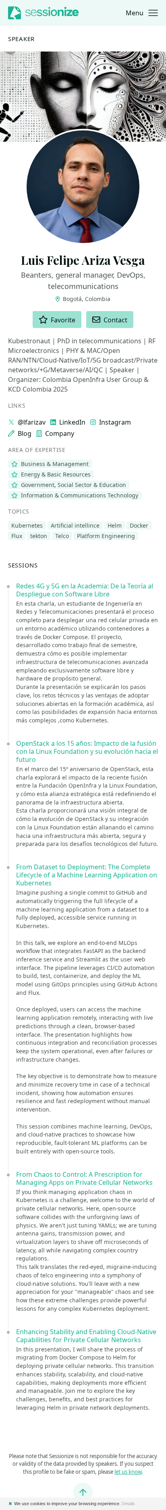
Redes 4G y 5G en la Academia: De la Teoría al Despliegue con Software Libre (84, 590)
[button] (142, 13)
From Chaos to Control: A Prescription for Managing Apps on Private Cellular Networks (84, 1178)
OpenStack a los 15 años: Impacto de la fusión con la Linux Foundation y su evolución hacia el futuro (87, 751)
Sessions (23, 565)
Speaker (21, 39)
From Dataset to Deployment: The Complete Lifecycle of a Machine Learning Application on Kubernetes (86, 874)
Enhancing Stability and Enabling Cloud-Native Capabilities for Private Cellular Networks (86, 1335)
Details (128, 1503)
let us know (127, 1471)
